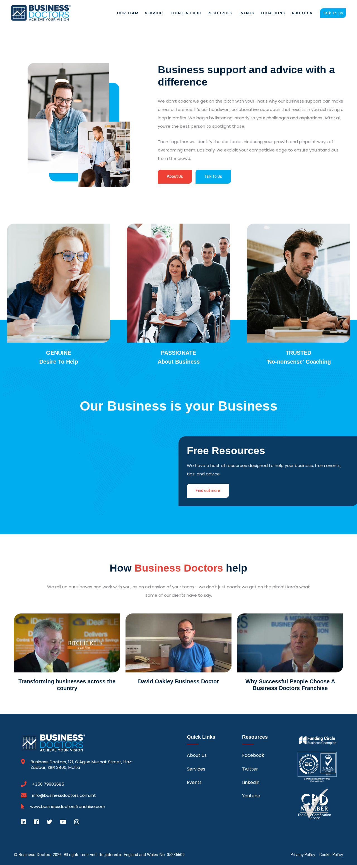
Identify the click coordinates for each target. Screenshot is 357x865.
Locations (273, 13)
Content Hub (186, 13)
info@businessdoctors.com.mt (64, 795)
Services (155, 13)
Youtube (251, 796)
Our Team (128, 13)
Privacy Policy (303, 854)
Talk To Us (333, 13)
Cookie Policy (331, 854)
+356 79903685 (48, 784)
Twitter (250, 769)
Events (246, 13)
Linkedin (250, 782)
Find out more (208, 491)
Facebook (253, 755)
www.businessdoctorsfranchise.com (67, 806)
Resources (220, 13)
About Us (301, 13)
